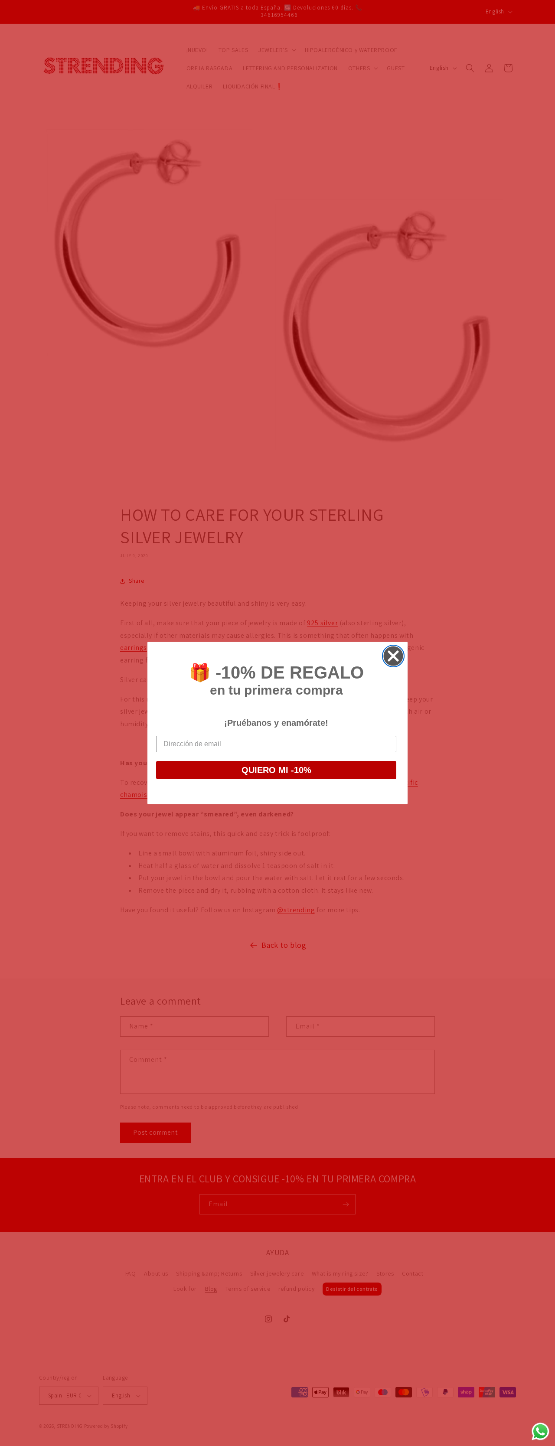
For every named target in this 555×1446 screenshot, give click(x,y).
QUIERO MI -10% (276, 770)
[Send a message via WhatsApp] (540, 1431)
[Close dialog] (393, 656)
